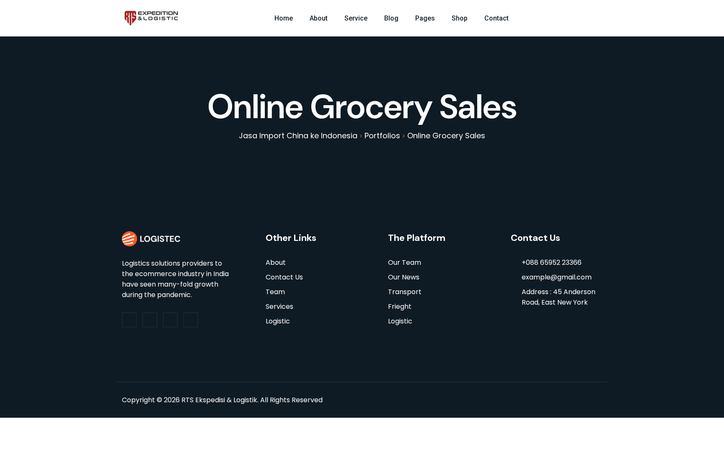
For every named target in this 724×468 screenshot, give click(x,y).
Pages (425, 18)
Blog (391, 18)
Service (355, 18)
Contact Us (284, 277)
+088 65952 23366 (552, 262)
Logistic (278, 321)
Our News (403, 277)
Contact (496, 18)
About (319, 18)
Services (279, 306)
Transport (404, 292)
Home (283, 18)
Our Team (404, 262)
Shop (460, 18)
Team (275, 292)
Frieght (399, 306)
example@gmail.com (557, 277)
